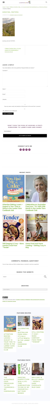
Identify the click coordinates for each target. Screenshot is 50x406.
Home (3, 7)
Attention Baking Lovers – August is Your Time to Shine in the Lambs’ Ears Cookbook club (12, 207)
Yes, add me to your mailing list (9, 110)
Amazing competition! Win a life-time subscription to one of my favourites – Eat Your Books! (24, 385)
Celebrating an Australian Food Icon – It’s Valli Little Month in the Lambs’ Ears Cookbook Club (36, 207)
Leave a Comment (18, 15)
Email (4, 94)
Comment (5, 70)
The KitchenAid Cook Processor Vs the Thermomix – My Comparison (9, 384)
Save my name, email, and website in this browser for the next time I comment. (22, 106)
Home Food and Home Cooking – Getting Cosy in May (36, 245)
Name (4, 89)
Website (4, 99)
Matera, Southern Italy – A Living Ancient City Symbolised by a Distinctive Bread (28, 7)
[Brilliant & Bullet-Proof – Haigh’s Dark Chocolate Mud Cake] (38, 369)
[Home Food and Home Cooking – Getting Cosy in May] (37, 227)
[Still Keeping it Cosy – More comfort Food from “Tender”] (13, 227)
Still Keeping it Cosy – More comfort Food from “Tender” (13, 245)
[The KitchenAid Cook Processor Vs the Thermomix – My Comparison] (10, 369)
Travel (7, 7)
